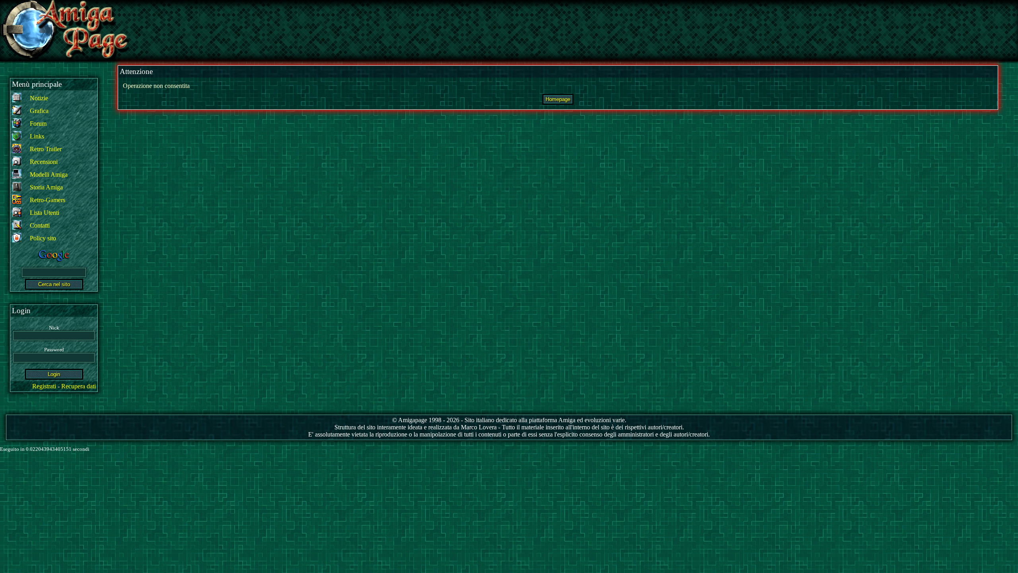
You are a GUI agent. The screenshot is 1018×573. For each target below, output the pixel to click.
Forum (38, 123)
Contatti (40, 225)
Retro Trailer (46, 149)
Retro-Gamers (47, 200)
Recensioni (44, 161)
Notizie (39, 98)
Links (37, 136)
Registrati (44, 386)
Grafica (39, 110)
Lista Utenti (44, 212)
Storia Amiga (46, 187)
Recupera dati (78, 386)
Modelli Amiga (49, 174)
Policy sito (43, 238)
